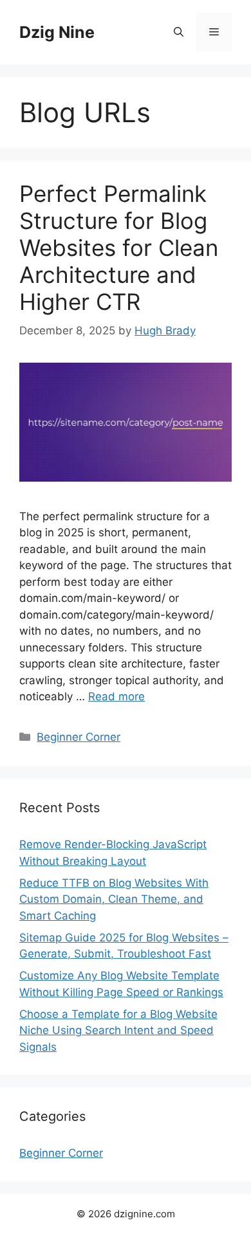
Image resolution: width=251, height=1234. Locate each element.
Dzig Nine (57, 32)
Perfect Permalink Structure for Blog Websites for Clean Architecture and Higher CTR (118, 247)
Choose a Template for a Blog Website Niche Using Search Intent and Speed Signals (118, 1030)
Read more (116, 696)
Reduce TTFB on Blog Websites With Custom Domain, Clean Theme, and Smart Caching (114, 899)
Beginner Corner (78, 736)
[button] (178, 32)
